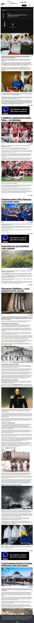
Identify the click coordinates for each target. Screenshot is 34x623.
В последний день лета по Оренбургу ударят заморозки (15, 247)
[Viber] (32, 105)
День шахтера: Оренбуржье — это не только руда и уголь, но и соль (15, 289)
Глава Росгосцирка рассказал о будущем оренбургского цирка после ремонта (16, 564)
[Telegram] (5, 25)
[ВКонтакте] (5, 22)
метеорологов (7, 273)
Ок (17, 621)
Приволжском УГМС (10, 275)
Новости (8, 13)
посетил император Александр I (17, 384)
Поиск (24, 5)
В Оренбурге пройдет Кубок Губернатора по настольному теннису (16, 200)
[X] (31, 105)
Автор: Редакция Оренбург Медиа (13, 27)
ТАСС (3, 595)
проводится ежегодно (19, 226)
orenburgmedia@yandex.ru (13, 3)
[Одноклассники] (5, 24)
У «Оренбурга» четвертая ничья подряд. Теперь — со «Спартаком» (16, 118)
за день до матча (16, 148)
